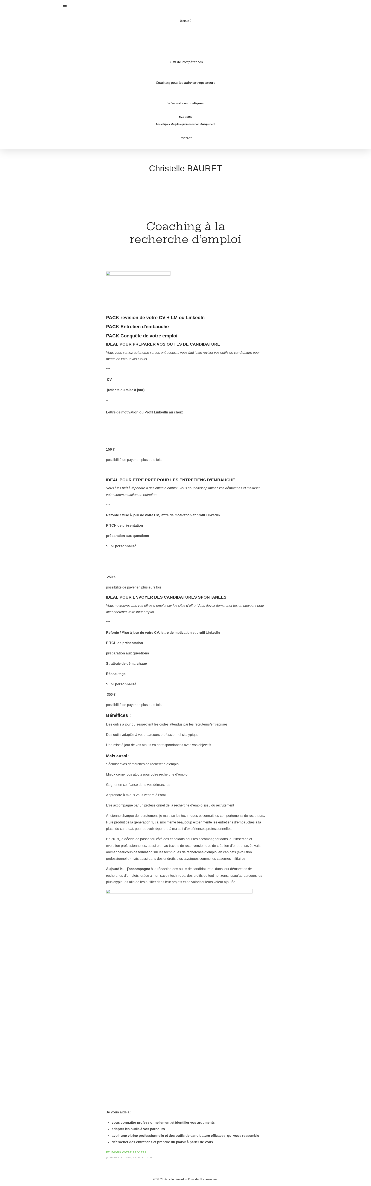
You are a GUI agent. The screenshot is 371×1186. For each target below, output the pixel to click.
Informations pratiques (185, 103)
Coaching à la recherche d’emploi (185, 42)
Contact (185, 138)
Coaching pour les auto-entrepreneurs (185, 83)
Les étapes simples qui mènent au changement (185, 124)
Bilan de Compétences (185, 62)
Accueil (185, 21)
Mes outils (185, 117)
